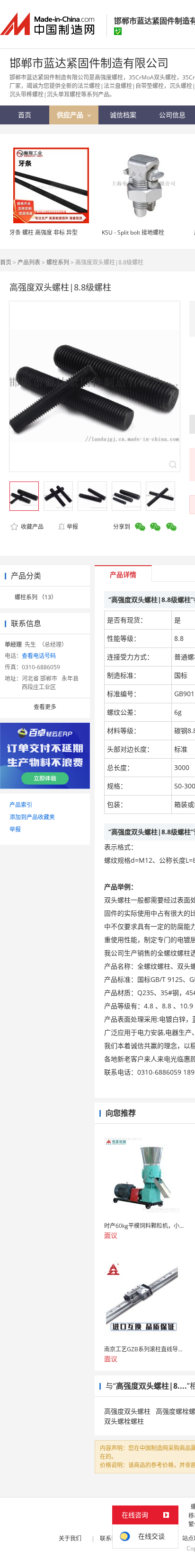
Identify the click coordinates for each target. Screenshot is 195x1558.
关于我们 (70, 1538)
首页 (5, 262)
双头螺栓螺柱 (124, 1421)
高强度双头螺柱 (127, 1411)
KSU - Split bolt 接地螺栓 (133, 232)
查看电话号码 (39, 656)
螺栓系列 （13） (36, 597)
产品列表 (29, 262)
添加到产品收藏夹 (32, 817)
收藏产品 (31, 527)
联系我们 (111, 1538)
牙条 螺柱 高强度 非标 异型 (43, 232)
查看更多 (45, 707)
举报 (72, 527)
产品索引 (20, 805)
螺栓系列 (57, 262)
